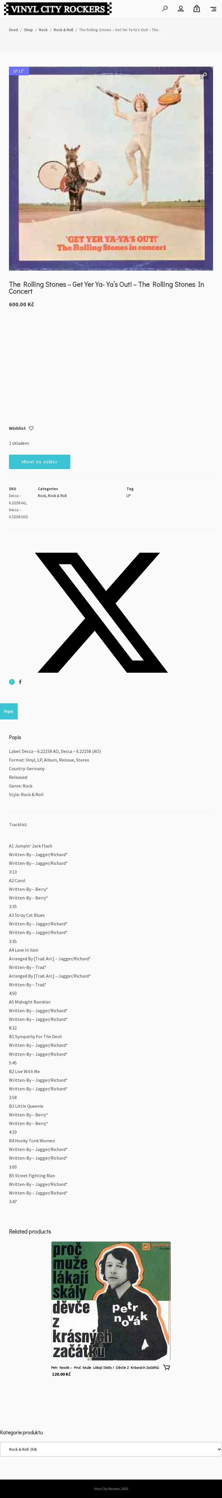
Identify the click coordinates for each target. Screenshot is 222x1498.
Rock (42, 495)
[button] (204, 75)
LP (129, 495)
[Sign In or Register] (181, 8)
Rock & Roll (57, 495)
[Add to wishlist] (31, 429)
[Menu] (213, 8)
